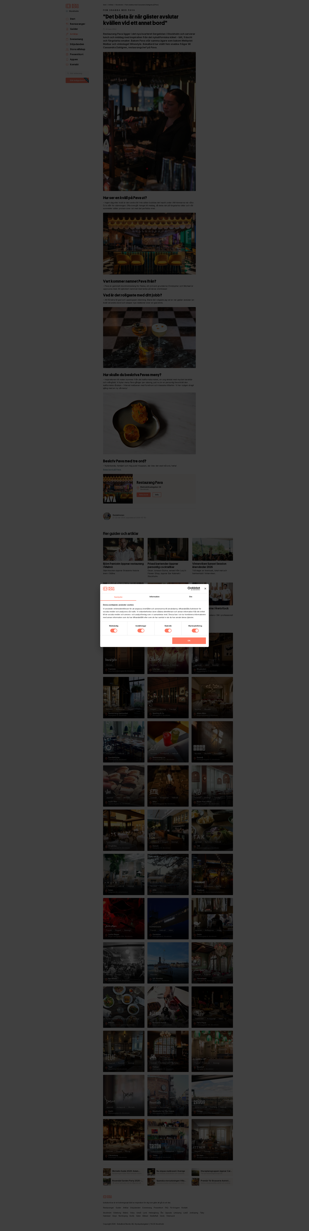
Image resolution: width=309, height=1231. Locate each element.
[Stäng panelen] (205, 588)
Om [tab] (190, 597)
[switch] (140, 631)
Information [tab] (154, 597)
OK (189, 641)
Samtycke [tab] (118, 597)
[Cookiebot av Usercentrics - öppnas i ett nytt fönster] (189, 588)
